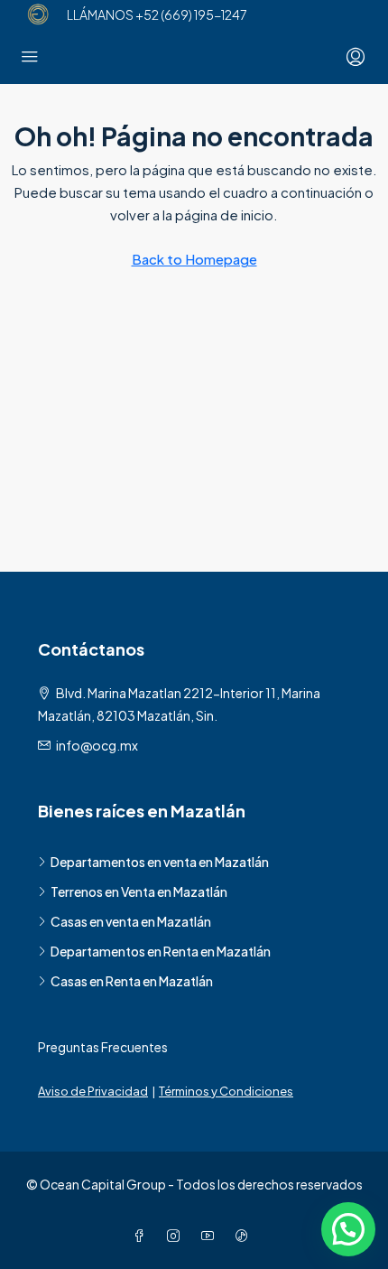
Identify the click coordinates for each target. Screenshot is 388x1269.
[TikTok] (245, 1235)
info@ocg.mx (97, 745)
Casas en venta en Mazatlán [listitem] (131, 921)
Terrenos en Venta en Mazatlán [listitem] (139, 891)
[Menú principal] (30, 57)
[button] (348, 1229)
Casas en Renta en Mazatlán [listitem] (132, 981)
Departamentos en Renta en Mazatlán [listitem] (161, 951)
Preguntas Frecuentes (103, 1047)
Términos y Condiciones (226, 1091)
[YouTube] (211, 1235)
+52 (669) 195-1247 (190, 14)
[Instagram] (177, 1235)
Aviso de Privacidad (93, 1091)
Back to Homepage (194, 258)
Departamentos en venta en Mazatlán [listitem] (160, 862)
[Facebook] (142, 1235)
